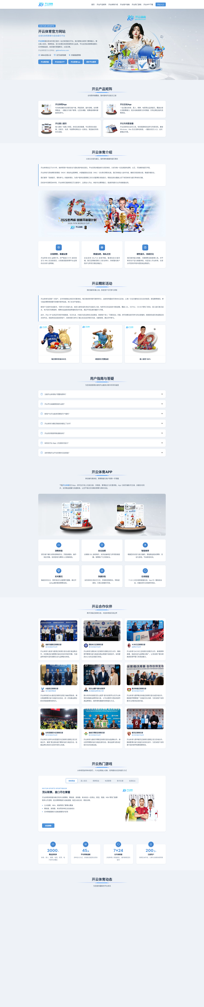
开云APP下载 (148, 5)
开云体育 (66, 485)
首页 (93, 5)
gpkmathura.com (62, 50)
